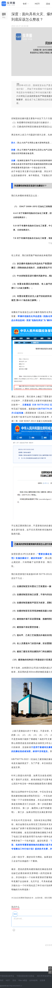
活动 (48, 4)
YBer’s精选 (22, 980)
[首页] (8, 3)
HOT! (37, 4)
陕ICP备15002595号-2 (14, 986)
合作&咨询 (33, 980)
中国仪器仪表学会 (7, 976)
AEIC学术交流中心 (44, 976)
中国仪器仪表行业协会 (25, 976)
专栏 (25, 4)
